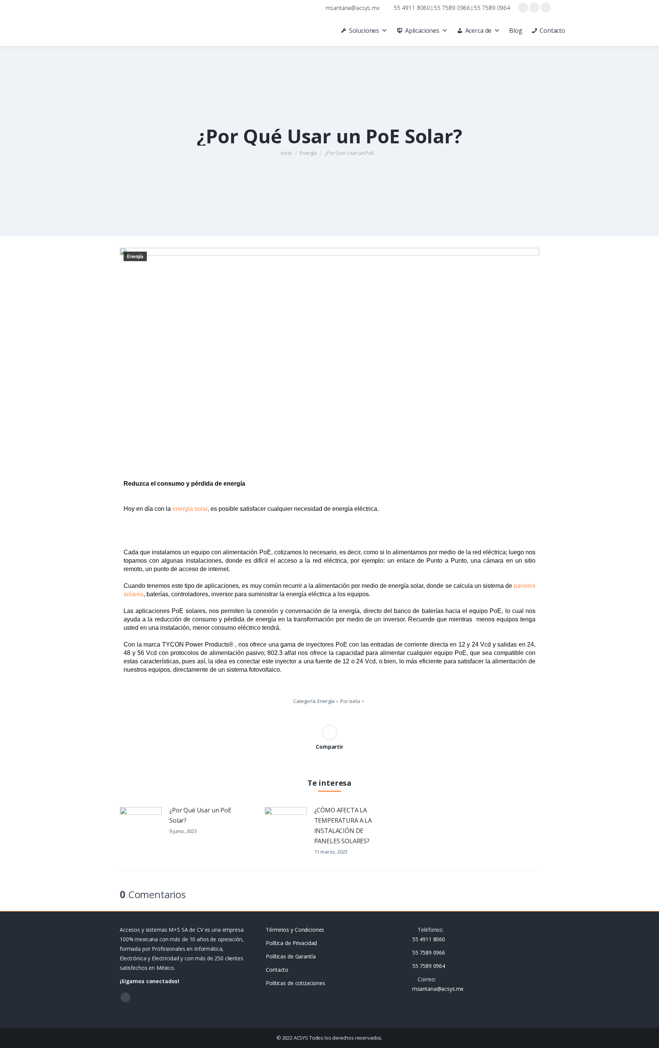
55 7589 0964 (492, 7)
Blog (515, 30)
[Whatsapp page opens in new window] (546, 8)
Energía (135, 256)
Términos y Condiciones (295, 929)
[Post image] (141, 822)
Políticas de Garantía (290, 956)
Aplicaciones (422, 30)
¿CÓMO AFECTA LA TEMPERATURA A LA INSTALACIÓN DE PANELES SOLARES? (343, 825)
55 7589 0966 (452, 7)
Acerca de (478, 30)
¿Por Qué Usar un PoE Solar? (200, 815)
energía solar (189, 509)
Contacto (552, 30)
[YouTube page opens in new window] (534, 8)
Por (350, 701)
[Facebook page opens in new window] (523, 8)
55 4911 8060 (412, 7)
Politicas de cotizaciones (295, 983)
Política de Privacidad (291, 943)
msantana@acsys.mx (352, 7)
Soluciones (364, 30)
